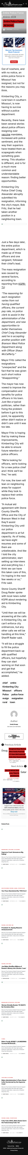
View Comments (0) (14, 736)
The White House (21, 888)
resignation (17, 698)
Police (5, 694)
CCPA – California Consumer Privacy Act (13, 1148)
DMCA (17, 1146)
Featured (11, 888)
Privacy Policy (14, 1150)
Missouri (6, 690)
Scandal (13, 16)
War (12, 925)
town (12, 702)
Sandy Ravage (14, 724)
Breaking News (4, 849)
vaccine (5, 134)
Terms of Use (11, 1146)
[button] (2, 4)
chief (5, 682)
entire (13, 682)
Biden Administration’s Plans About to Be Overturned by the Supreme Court (13, 1082)
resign (5, 698)
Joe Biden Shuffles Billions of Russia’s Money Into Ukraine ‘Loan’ (13, 967)
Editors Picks (11, 759)
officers (18, 690)
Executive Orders (5, 888)
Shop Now (14, 61)
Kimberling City (10, 686)
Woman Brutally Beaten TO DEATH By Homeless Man (13, 1006)
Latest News (6, 16)
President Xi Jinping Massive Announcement (11, 929)
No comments (13, 762)
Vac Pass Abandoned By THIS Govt (13, 891)
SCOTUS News (16, 778)
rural (4, 702)
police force (17, 694)
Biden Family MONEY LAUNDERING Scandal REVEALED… (13, 1042)
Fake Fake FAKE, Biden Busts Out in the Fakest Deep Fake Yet (14, 1121)
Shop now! (14, 811)
